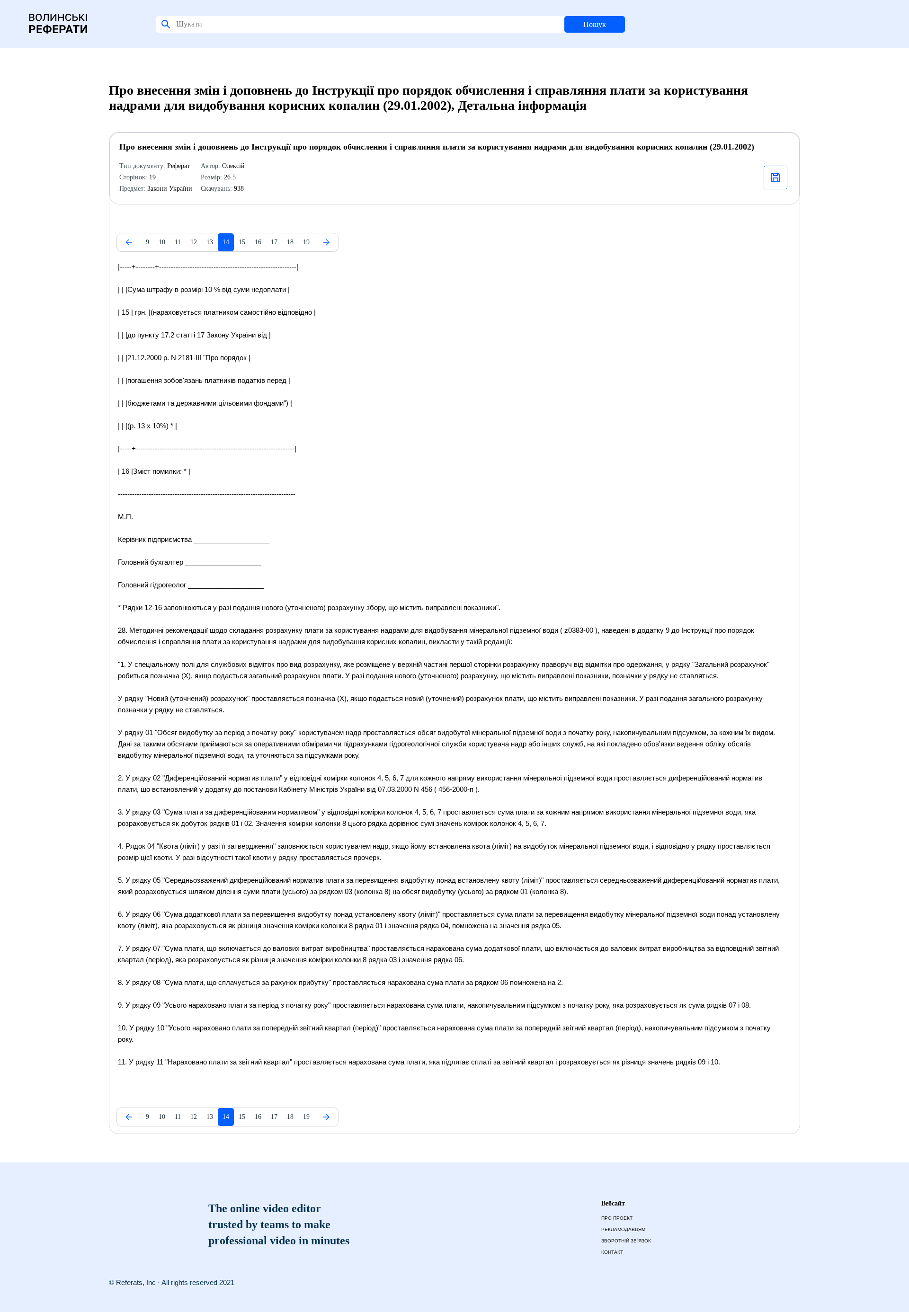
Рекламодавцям (623, 1229)
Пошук (594, 24)
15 (242, 242)
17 (274, 242)
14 (226, 242)
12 (193, 242)
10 (162, 242)
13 (209, 242)
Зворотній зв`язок (626, 1240)
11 (178, 242)
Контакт (612, 1252)
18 (290, 242)
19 (306, 242)
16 (258, 242)
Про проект (617, 1218)
